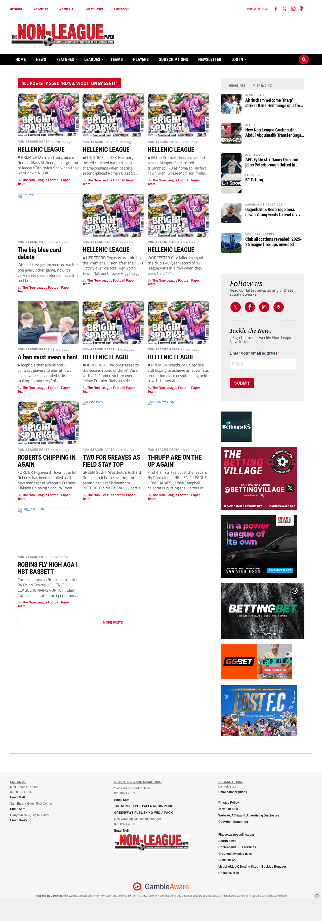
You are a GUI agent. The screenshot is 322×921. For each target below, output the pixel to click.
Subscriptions (173, 59)
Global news (227, 860)
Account (16, 8)
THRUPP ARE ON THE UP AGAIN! (175, 461)
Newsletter (209, 59)
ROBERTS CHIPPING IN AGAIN (46, 461)
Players (141, 59)
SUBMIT (242, 383)
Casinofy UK (123, 8)
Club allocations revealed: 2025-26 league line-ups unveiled (273, 242)
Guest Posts (94, 8)
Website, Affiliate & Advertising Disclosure (248, 815)
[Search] (303, 54)
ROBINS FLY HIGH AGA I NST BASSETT (47, 568)
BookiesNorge (228, 873)
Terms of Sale (228, 809)
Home (20, 59)
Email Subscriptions (232, 792)
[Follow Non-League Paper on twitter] (284, 8)
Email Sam (122, 800)
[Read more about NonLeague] (152, 849)
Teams (116, 59)
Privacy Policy (228, 802)
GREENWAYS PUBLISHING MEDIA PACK (143, 812)
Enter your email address (253, 353)
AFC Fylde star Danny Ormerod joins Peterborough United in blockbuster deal (271, 162)
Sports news (227, 841)
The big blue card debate (39, 253)
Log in (237, 59)
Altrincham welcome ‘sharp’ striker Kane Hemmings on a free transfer (273, 103)
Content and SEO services (237, 847)
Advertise (40, 8)
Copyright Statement (233, 822)
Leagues (92, 59)
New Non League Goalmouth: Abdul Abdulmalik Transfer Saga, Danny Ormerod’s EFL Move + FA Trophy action (273, 132)
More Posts (113, 622)
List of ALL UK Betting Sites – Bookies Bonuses (252, 866)
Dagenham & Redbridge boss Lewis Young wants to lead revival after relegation (274, 212)
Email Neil (121, 830)
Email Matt (17, 797)
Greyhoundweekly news (235, 854)
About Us (66, 8)
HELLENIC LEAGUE (41, 149)
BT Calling (254, 179)
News (41, 59)
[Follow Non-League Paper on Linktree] (301, 9)
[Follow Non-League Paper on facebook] (276, 8)
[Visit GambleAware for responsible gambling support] (167, 886)
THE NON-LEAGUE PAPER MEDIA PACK (143, 806)
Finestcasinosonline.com (236, 834)
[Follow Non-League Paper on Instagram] (293, 8)
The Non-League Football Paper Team (44, 181)
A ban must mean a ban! (47, 357)
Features (65, 59)
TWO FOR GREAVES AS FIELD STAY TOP (111, 461)
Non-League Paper (34, 141)
